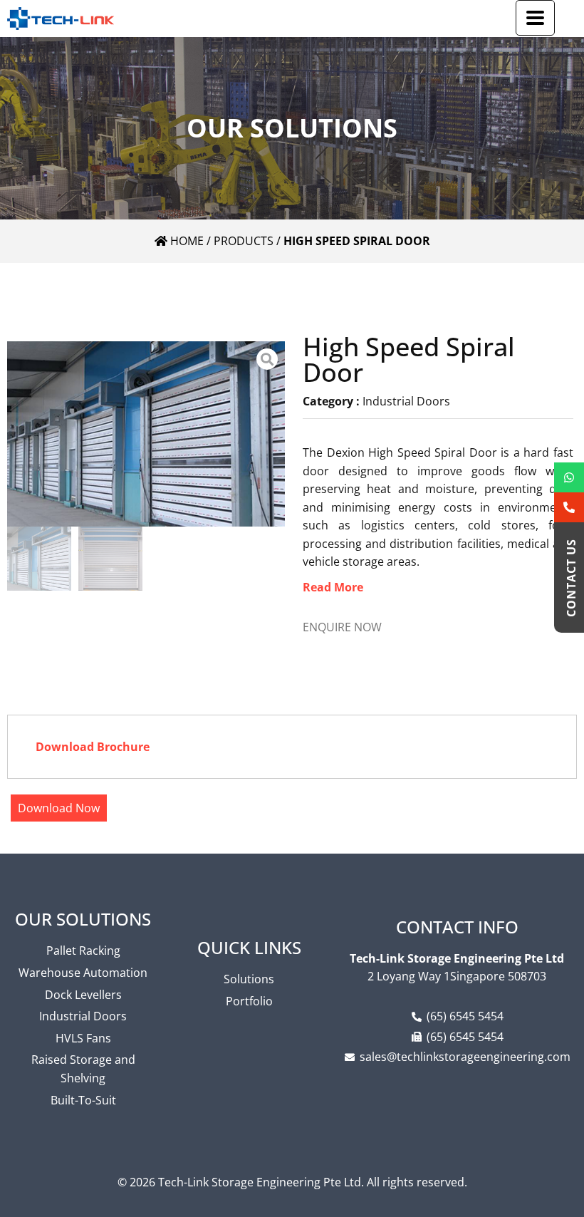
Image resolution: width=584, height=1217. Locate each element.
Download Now (59, 808)
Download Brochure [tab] (93, 747)
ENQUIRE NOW (342, 627)
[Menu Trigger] (535, 18)
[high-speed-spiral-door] (146, 434)
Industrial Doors (406, 401)
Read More (333, 587)
